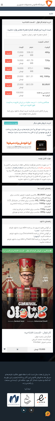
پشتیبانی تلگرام (44, 168)
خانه (51, 13)
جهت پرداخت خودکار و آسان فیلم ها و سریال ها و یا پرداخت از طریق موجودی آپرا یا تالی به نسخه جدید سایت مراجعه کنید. (28, 132)
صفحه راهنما (18, 168)
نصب (37, 230)
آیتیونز (37, 236)
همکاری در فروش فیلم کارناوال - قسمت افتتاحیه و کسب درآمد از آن (26, 251)
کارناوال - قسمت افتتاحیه (37, 332)
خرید (9, 53)
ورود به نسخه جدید (11, 123)
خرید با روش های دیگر (42, 123)
